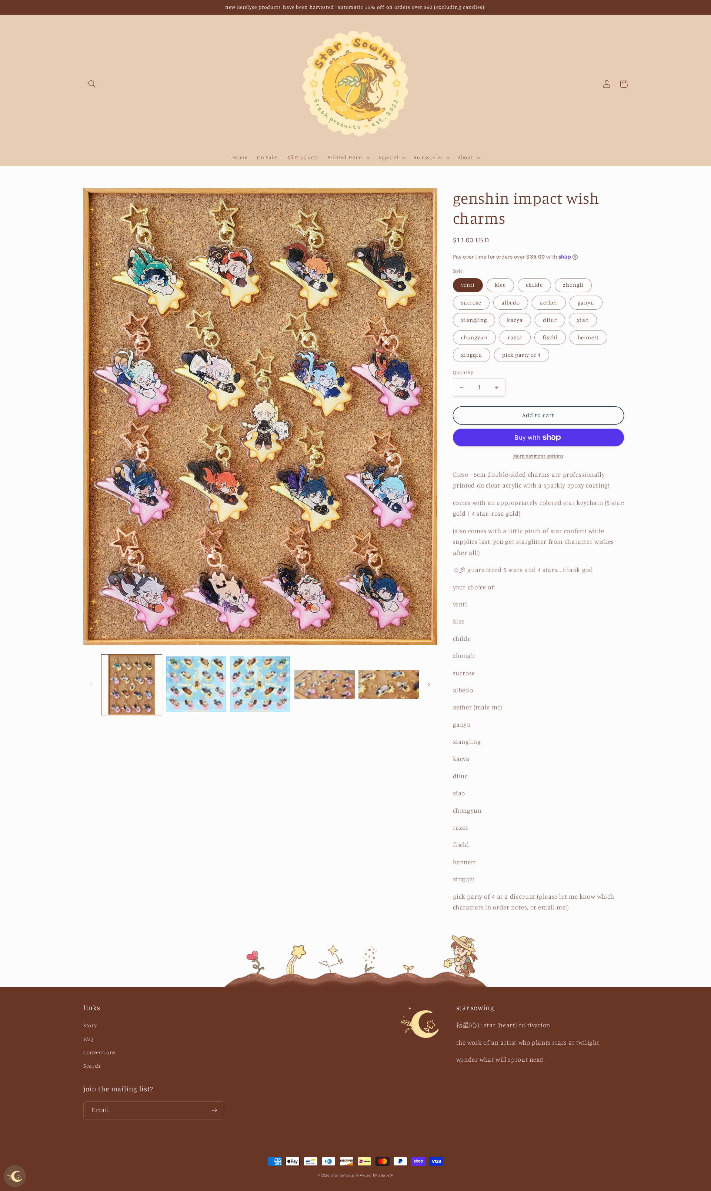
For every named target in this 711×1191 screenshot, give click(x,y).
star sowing (342, 1175)
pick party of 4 (521, 355)
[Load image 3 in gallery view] (260, 685)
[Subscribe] (214, 1110)
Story (90, 1025)
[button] (91, 84)
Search (92, 1065)
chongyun (474, 337)
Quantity (463, 372)
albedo (510, 302)
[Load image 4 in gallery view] (324, 685)
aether (549, 302)
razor (515, 337)
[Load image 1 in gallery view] (131, 685)
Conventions (99, 1052)
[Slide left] (91, 685)
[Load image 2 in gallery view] (196, 685)
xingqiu (471, 355)
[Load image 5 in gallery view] (388, 685)
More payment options (538, 456)
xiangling (474, 320)
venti (468, 285)
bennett (588, 337)
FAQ (88, 1039)
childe (534, 285)
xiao (583, 320)
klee (500, 285)
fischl (550, 337)
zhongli (573, 285)
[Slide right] (429, 685)
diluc (550, 320)
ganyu (586, 302)
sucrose (471, 302)
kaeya (515, 320)
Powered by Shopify (374, 1175)
